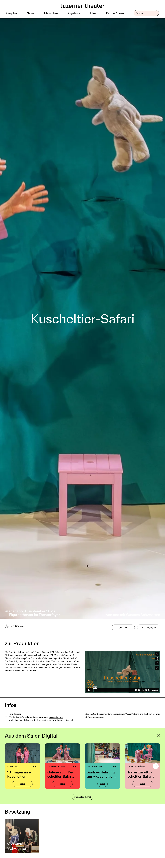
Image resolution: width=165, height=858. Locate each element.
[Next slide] (156, 766)
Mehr (22, 783)
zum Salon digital (82, 796)
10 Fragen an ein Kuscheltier (20, 774)
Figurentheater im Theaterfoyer (34, 615)
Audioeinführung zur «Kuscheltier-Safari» (101, 774)
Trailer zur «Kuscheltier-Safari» (141, 774)
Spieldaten (123, 627)
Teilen (34, 766)
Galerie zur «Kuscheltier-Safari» (61, 774)
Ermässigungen (148, 627)
